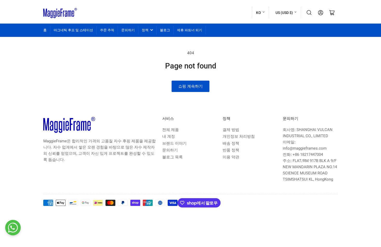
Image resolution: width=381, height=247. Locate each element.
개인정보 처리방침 (239, 136)
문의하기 (128, 30)
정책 (145, 30)
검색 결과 (309, 12)
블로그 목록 (172, 157)
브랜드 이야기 (174, 143)
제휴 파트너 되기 (189, 30)
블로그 (165, 30)
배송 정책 (231, 143)
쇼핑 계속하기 (190, 86)
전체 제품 (170, 129)
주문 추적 (107, 30)
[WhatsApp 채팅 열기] (13, 227)
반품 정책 (231, 150)
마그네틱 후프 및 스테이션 (73, 30)
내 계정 (168, 136)
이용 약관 (231, 157)
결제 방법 (231, 129)
